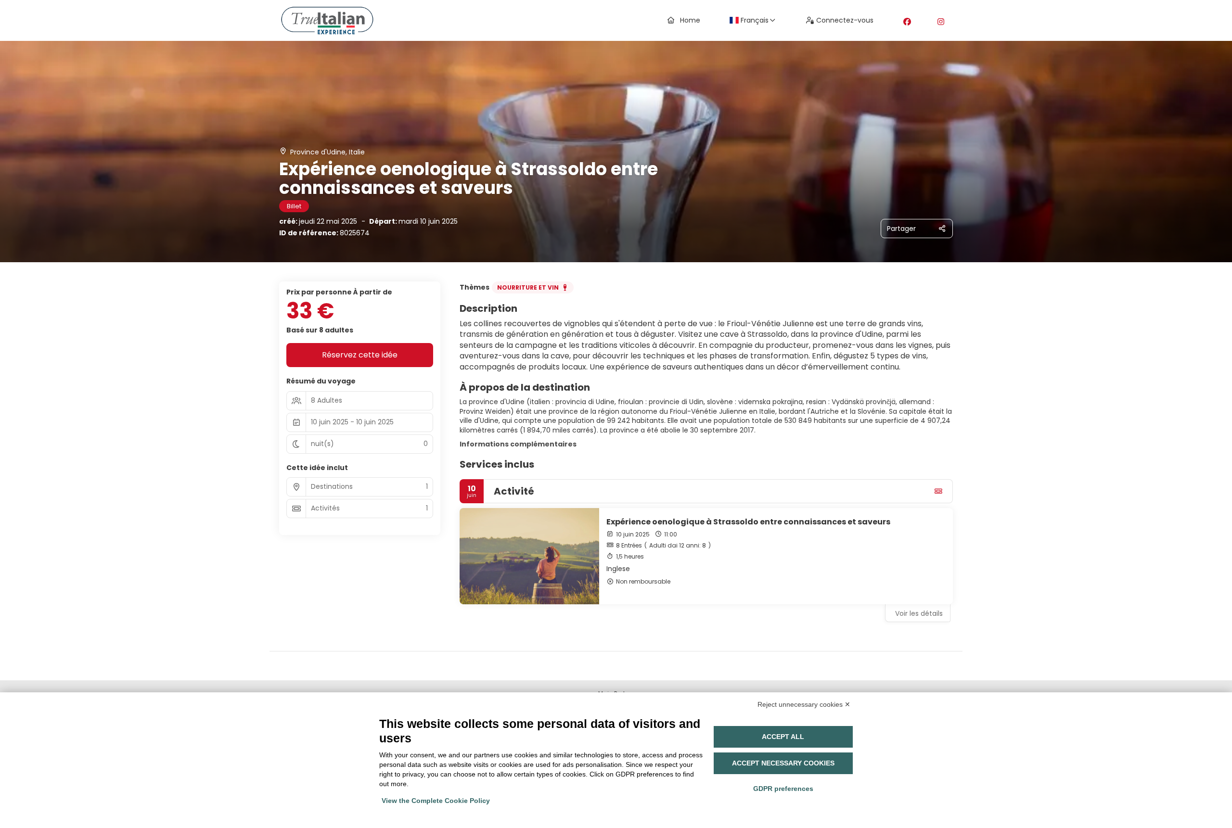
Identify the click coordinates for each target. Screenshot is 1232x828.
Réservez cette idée (360, 354)
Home (690, 20)
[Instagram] (941, 22)
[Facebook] (907, 22)
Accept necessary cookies (783, 763)
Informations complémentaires (518, 444)
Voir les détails (919, 613)
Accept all (783, 736)
